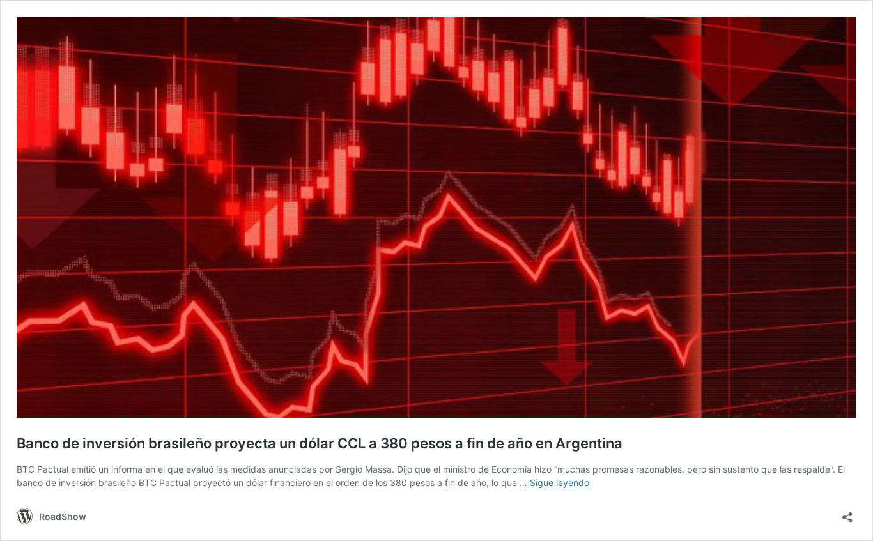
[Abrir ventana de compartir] (847, 513)
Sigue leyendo (559, 482)
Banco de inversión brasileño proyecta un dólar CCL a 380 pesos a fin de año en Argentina (319, 443)
